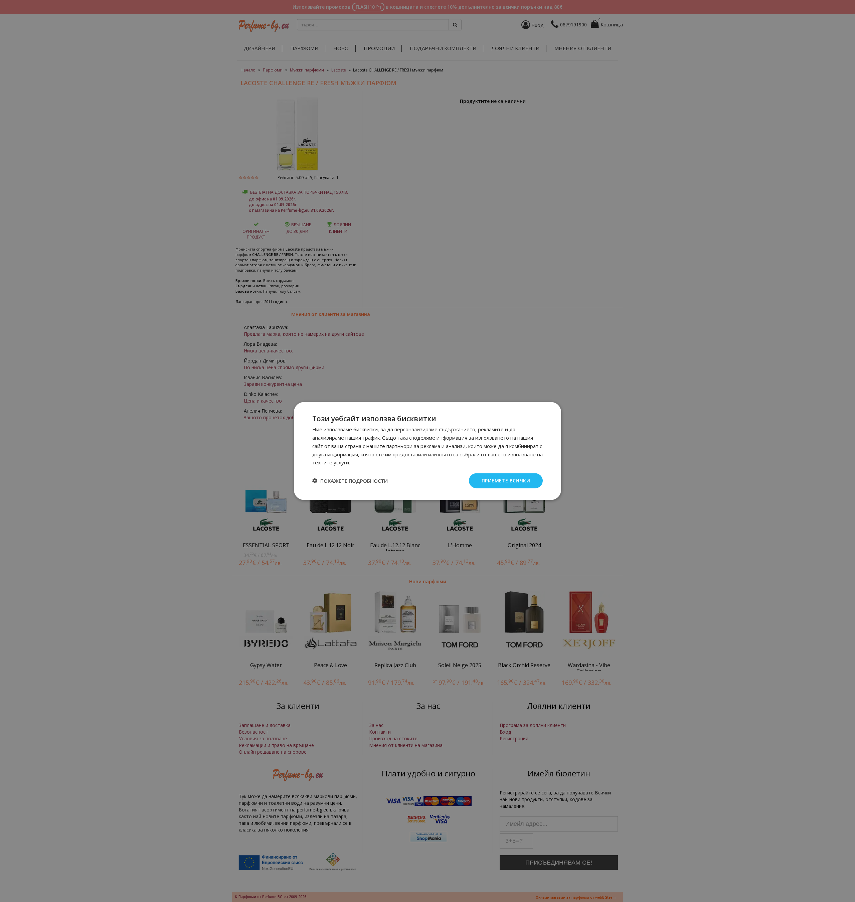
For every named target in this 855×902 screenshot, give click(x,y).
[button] (350, 480)
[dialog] (427, 451)
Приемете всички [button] (506, 480)
